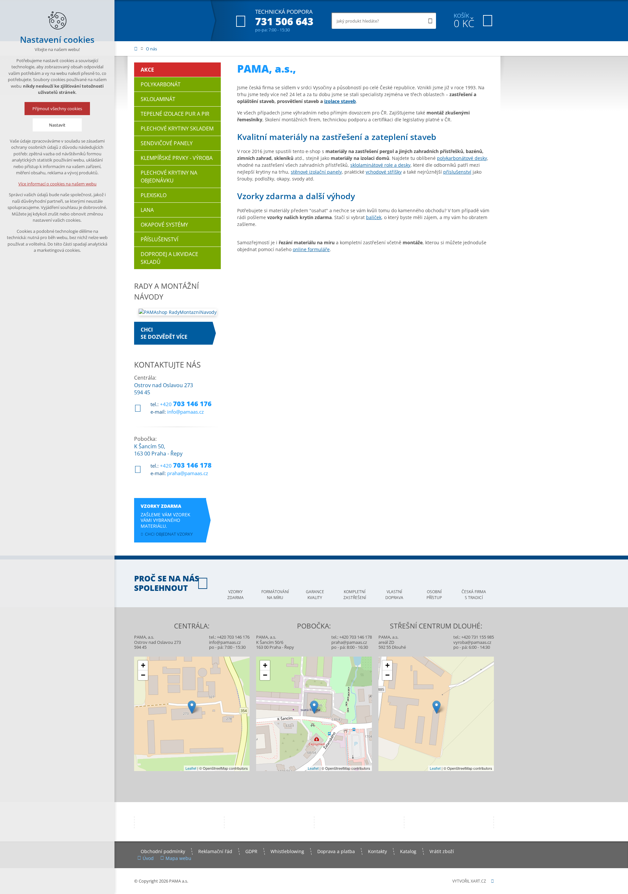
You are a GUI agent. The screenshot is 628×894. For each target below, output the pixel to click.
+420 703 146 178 (355, 637)
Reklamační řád (215, 851)
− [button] (143, 675)
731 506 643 (284, 21)
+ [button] (143, 665)
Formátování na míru (275, 594)
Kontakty (377, 851)
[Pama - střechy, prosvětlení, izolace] (167, 20)
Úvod (148, 858)
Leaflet (190, 768)
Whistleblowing (287, 851)
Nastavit (57, 125)
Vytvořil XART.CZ (469, 881)
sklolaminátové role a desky (380, 165)
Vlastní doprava (394, 594)
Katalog (408, 851)
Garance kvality (315, 594)
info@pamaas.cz (185, 411)
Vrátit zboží (441, 851)
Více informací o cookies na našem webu (57, 184)
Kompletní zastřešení (354, 594)
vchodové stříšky (384, 172)
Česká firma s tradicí (474, 594)
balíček (373, 217)
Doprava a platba (336, 851)
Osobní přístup (434, 594)
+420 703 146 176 (233, 637)
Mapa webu (178, 858)
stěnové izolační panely (316, 172)
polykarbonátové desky (462, 158)
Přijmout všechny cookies (57, 109)
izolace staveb (340, 101)
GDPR (251, 851)
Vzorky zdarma (235, 594)
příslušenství (457, 172)
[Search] (430, 20)
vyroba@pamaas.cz (472, 642)
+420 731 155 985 (477, 637)
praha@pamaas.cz (187, 473)
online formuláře (311, 249)
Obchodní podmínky (163, 851)
